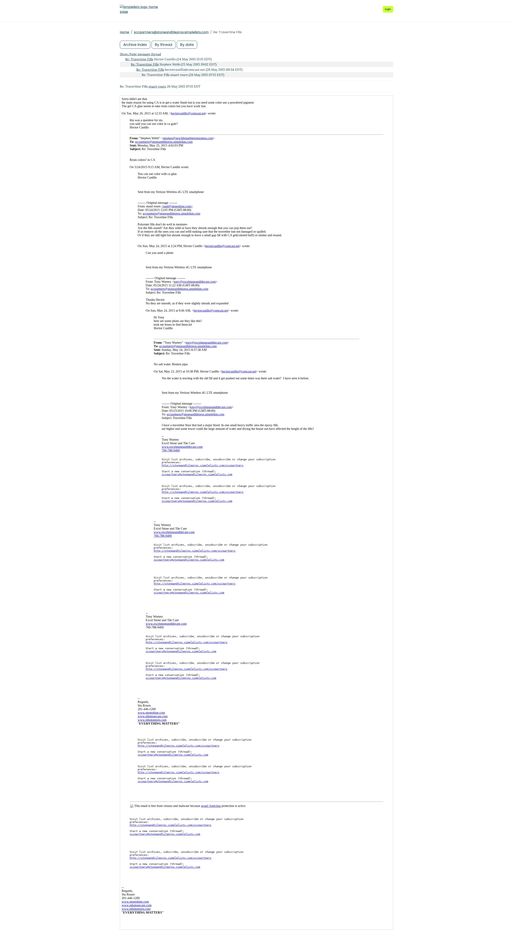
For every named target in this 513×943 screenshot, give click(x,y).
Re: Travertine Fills (139, 59)
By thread (163, 44)
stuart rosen (157, 86)
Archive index (135, 44)
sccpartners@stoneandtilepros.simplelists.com (171, 32)
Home (124, 32)
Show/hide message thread (140, 54)
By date (187, 44)
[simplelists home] (139, 9)
